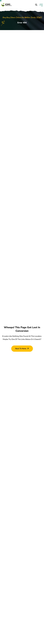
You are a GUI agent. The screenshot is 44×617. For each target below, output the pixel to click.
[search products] (36, 5)
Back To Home (20, 348)
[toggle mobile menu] (41, 5)
